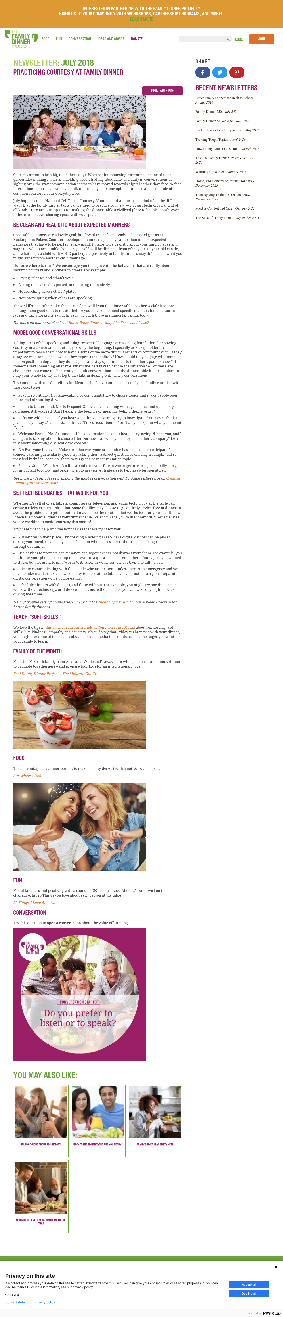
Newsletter (35, 63)
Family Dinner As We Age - (222, 120)
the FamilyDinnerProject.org (21, 39)
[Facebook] (202, 72)
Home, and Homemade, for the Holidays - (224, 183)
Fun (59, 38)
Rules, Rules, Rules (84, 322)
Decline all (249, 1293)
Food (45, 38)
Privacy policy (45, 1302)
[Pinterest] (236, 72)
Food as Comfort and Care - (225, 208)
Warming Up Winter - (220, 171)
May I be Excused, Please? (127, 322)
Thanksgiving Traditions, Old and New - (223, 196)
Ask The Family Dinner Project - (225, 160)
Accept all (249, 1284)
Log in (239, 39)
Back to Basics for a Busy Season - (227, 130)
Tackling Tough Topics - (220, 139)
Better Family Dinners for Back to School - (225, 99)
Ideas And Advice (111, 38)
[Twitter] (219, 72)
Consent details (16, 1302)
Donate (137, 38)
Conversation (80, 38)
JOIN (261, 38)
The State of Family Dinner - (227, 217)
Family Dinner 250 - (216, 111)
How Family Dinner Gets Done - (227, 148)
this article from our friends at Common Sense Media (90, 627)
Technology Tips (111, 602)
